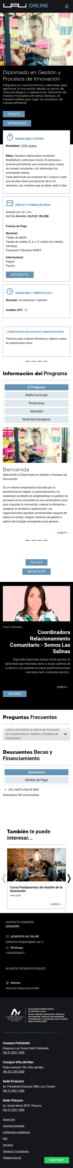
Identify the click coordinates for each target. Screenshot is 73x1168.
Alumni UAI (9, 1119)
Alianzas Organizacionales (22, 988)
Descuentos (36, 772)
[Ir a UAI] (14, 6)
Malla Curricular (37, 395)
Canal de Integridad (13, 1125)
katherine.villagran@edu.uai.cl (24, 941)
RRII (5, 1138)
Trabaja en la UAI (12, 1157)
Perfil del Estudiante (36, 419)
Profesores (36, 403)
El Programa (36, 387)
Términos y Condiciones (16, 1151)
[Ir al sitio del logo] (37, 6)
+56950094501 (15, 953)
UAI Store (8, 1145)
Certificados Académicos (16, 1132)
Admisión (36, 411)
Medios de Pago (36, 780)
